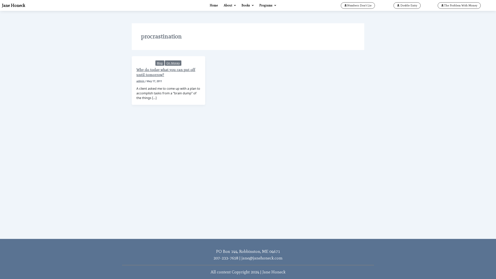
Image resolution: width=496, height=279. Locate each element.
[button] (230, 5)
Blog (160, 63)
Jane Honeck (13, 5)
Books (246, 5)
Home (214, 5)
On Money (173, 63)
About (228, 5)
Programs (265, 5)
